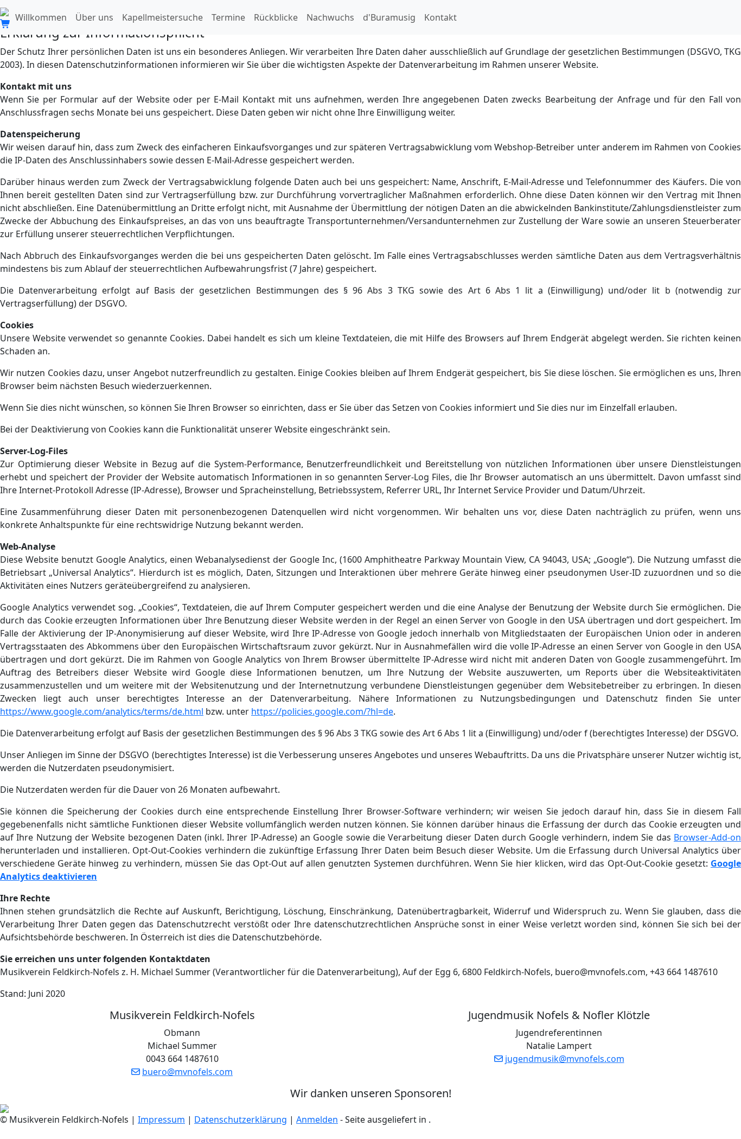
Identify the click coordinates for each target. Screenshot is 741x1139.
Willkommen (41, 17)
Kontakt (440, 17)
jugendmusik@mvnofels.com (564, 1059)
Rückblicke (276, 17)
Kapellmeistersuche (162, 17)
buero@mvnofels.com (187, 1072)
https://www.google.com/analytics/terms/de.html (101, 711)
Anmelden (317, 1119)
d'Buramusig (389, 17)
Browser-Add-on (707, 837)
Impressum (161, 1119)
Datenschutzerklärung (240, 1119)
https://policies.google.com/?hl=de (322, 711)
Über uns (94, 17)
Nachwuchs (330, 17)
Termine (228, 17)
